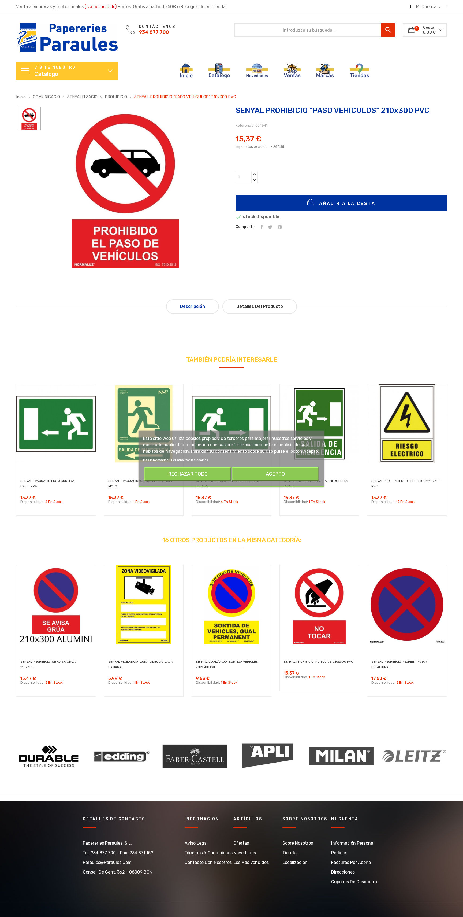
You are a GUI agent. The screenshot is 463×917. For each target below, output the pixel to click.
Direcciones (343, 872)
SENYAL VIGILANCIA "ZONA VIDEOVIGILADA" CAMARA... (141, 664)
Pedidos (339, 852)
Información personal (352, 843)
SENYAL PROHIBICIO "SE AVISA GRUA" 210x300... (48, 664)
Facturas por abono (351, 862)
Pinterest (280, 227)
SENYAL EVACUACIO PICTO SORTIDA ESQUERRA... (47, 483)
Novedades (244, 852)
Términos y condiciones (209, 852)
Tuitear (270, 227)
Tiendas (290, 852)
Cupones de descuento (354, 881)
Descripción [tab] (192, 306)
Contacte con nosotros (208, 862)
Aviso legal (196, 843)
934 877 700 (154, 32)
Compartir (261, 227)
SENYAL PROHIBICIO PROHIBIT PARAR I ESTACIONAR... (400, 664)
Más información (156, 460)
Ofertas (241, 843)
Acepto (275, 474)
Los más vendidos (251, 862)
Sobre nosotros (297, 843)
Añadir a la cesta (346, 203)
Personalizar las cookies (189, 460)
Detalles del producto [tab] (259, 306)
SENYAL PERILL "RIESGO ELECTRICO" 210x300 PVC (406, 483)
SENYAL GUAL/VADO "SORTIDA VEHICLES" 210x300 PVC (227, 664)
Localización (295, 862)
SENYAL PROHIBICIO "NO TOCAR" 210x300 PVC (318, 662)
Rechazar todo (188, 474)
